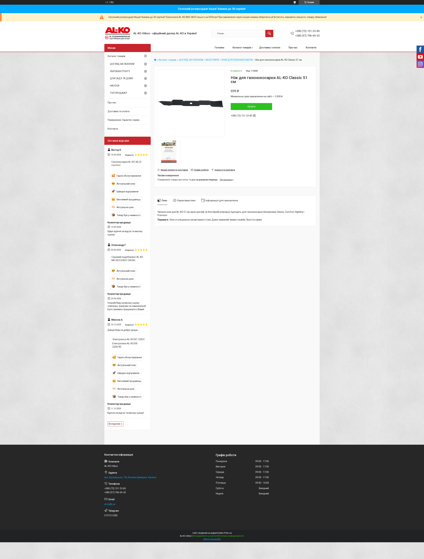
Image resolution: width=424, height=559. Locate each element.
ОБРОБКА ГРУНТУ (120, 71)
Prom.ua (228, 533)
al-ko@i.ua (109, 504)
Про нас (293, 47)
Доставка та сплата (119, 111)
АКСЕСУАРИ (212, 60)
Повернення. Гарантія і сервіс (124, 120)
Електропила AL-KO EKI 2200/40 (124, 345)
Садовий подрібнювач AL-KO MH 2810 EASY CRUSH (127, 259)
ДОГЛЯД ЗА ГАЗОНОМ (191, 60)
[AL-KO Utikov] (117, 33)
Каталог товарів (242, 47)
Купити (251, 106)
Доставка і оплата (269, 47)
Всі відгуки (114, 423)
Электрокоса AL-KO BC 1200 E (128, 339)
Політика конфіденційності (231, 536)
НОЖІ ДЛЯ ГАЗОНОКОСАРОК (237, 60)
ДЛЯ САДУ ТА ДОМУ (121, 78)
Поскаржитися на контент (205, 536)
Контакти (311, 47)
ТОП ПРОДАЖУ (118, 93)
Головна (219, 47)
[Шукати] (269, 33)
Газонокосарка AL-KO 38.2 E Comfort (126, 164)
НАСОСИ (114, 85)
